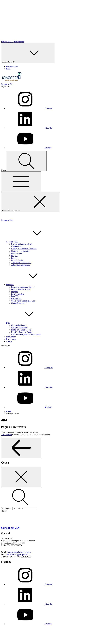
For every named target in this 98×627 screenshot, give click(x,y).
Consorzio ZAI (12, 242)
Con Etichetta (6, 508)
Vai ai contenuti (7, 42)
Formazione (11, 337)
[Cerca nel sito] (26, 161)
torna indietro (6, 435)
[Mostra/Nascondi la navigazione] (21, 181)
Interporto (10, 285)
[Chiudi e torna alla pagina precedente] (21, 477)
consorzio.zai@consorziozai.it (19, 552)
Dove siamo (11, 339)
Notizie (9, 341)
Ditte (8, 323)
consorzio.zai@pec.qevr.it (16, 554)
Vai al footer (19, 42)
